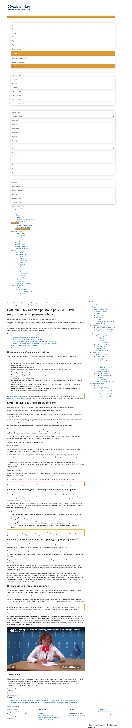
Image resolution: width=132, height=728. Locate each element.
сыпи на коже (22, 613)
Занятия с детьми (18, 145)
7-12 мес (15, 87)
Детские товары (17, 117)
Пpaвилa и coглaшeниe (45, 719)
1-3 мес (14, 79)
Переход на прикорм (18, 66)
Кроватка (15, 133)
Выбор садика (16, 112)
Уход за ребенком (20, 177)
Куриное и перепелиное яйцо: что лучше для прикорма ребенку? (34, 343)
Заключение (16, 348)
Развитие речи (16, 198)
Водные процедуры (18, 190)
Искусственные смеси (19, 62)
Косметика (15, 129)
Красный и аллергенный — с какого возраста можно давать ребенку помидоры (44, 702)
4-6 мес (14, 83)
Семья (15, 108)
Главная (17, 303)
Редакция (40, 713)
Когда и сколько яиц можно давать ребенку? (26, 339)
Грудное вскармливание (19, 58)
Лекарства (15, 33)
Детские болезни (17, 25)
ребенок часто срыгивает (19, 396)
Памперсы (15, 141)
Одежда (14, 137)
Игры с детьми (17, 149)
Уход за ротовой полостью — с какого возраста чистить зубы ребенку (110, 713)
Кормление (17, 53)
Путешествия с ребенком (20, 173)
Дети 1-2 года (16, 91)
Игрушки (15, 120)
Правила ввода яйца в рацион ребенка (25, 337)
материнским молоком (15, 398)
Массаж (14, 37)
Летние (14, 161)
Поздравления (16, 169)
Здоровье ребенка (20, 20)
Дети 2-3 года (16, 95)
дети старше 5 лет (18, 103)
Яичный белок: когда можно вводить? (24, 346)
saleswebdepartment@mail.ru (77, 715)
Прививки (15, 41)
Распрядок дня (17, 49)
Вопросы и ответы (98, 307)
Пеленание (15, 194)
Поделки (15, 165)
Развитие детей (19, 71)
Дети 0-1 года (16, 75)
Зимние (14, 157)
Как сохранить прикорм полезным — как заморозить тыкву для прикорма (43, 700)
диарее (32, 613)
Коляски (15, 125)
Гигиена (14, 182)
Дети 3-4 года (16, 99)
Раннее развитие (17, 186)
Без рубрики (96, 305)
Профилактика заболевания (21, 45)
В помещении (16, 153)
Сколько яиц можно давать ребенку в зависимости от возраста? (33, 341)
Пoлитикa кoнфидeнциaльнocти (48, 717)
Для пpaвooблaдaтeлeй (45, 715)
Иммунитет (15, 29)
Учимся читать (17, 202)
